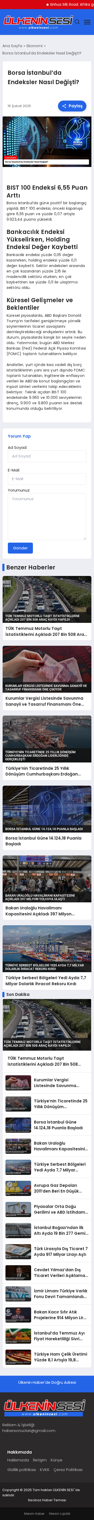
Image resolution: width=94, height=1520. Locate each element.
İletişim (40, 1460)
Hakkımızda (18, 1460)
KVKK (45, 1469)
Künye (56, 1460)
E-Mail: (14, 470)
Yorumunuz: (19, 490)
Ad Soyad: (17, 447)
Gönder (20, 548)
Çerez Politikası (68, 1469)
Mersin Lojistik (59, 1513)
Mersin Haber (34, 1513)
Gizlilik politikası (21, 1469)
